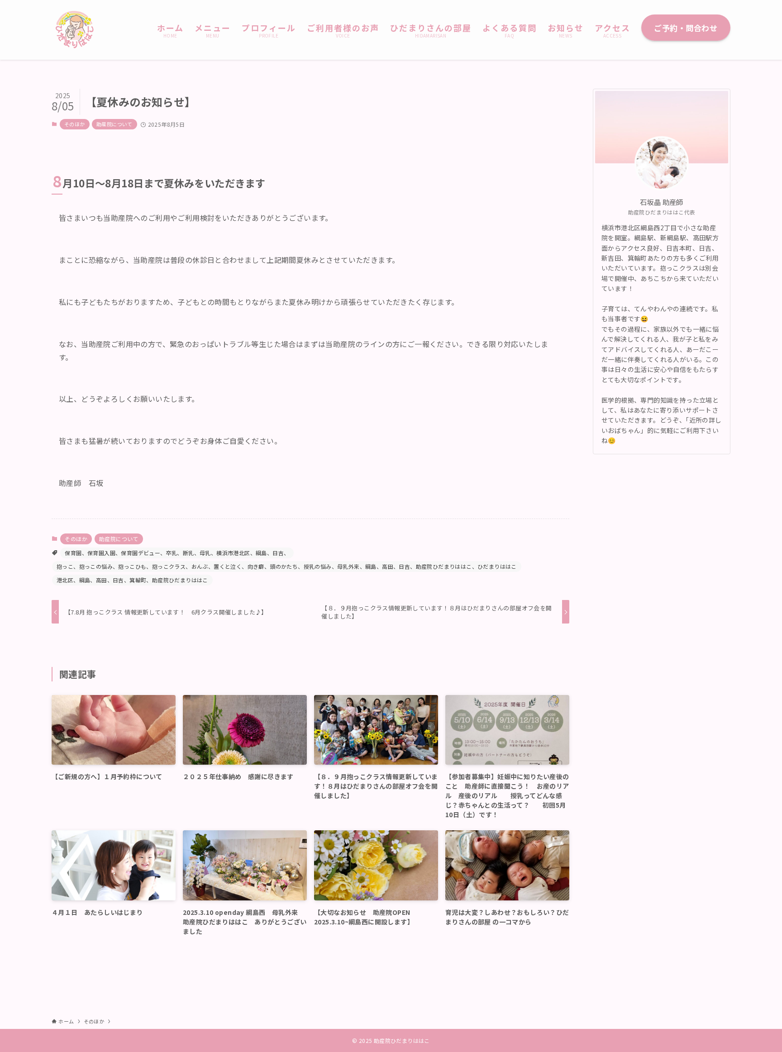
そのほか (74, 124)
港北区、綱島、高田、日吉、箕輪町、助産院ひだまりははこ (132, 580)
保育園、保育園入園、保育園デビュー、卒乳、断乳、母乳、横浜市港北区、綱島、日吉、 (177, 553)
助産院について (114, 124)
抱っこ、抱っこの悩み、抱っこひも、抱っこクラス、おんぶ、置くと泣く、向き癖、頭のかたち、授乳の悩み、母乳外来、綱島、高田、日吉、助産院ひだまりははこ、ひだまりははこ (287, 566)
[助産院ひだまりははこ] (74, 29)
